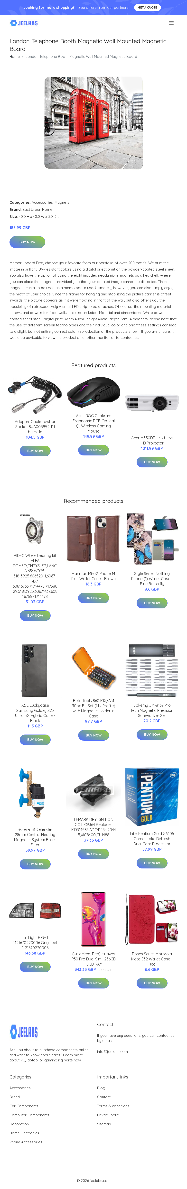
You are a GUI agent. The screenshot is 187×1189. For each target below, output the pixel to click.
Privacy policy (109, 1115)
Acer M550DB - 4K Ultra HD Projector (152, 440)
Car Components (23, 1106)
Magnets (62, 202)
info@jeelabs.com (112, 1051)
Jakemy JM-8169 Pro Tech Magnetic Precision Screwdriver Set (152, 710)
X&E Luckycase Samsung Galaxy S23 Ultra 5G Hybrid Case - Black (35, 713)
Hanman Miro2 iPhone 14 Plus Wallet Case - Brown (93, 576)
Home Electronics (24, 1133)
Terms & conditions (113, 1106)
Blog (101, 1088)
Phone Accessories (25, 1142)
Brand (14, 1097)
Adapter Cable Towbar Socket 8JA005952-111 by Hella (35, 426)
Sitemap (104, 1124)
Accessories (42, 202)
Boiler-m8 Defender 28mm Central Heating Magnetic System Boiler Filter (35, 837)
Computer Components (29, 1115)
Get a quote (147, 7)
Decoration (19, 1124)
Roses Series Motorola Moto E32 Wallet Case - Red (152, 959)
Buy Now (27, 242)
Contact (104, 1097)
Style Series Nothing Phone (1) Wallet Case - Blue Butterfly (152, 578)
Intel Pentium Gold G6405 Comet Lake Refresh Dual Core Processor (152, 838)
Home (14, 56)
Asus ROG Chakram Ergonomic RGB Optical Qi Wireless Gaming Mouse (94, 423)
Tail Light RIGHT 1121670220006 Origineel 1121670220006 (35, 942)
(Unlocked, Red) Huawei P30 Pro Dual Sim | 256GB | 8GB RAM (94, 959)
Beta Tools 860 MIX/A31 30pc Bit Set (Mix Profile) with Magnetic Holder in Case (93, 708)
